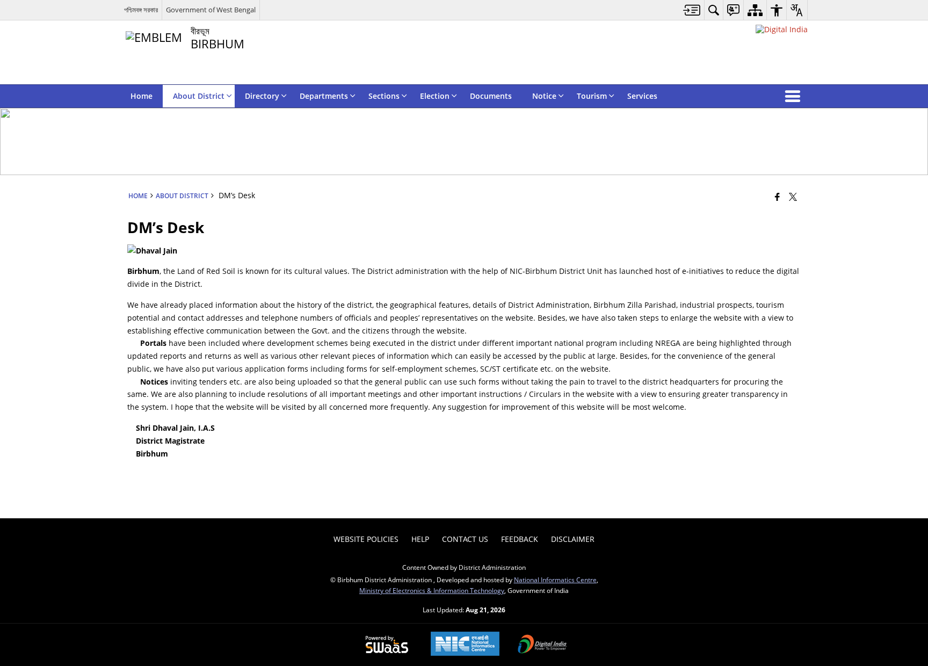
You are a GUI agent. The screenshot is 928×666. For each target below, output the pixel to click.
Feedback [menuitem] (519, 539)
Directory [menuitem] (262, 96)
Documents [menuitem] (491, 96)
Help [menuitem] (420, 539)
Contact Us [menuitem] (465, 539)
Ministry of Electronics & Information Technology (431, 590)
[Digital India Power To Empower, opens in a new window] (542, 645)
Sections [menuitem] (384, 96)
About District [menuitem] (198, 96)
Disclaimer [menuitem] (573, 539)
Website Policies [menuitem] (366, 539)
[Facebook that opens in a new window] (777, 196)
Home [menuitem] (141, 96)
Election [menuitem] (435, 96)
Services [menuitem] (642, 96)
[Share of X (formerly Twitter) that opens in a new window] (793, 196)
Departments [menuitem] (324, 96)
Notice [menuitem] (544, 96)
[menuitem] (692, 10)
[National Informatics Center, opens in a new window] (465, 645)
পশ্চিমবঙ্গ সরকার (141, 10)
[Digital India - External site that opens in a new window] (782, 29)
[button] (795, 96)
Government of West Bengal (211, 10)
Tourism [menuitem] (592, 96)
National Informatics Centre (555, 579)
